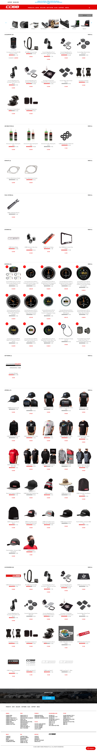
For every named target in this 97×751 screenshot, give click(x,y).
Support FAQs (23, 736)
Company (8, 736)
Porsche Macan (39, 715)
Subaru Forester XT (11, 718)
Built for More (24, 728)
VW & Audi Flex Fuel (54, 725)
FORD (21, 713)
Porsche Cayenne (39, 716)
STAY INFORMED (48, 698)
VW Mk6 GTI (51, 715)
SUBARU (7, 713)
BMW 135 (65, 724)
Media (67, 7)
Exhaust (33, 28)
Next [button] (91, 23)
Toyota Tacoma (38, 726)
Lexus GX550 (38, 728)
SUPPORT (9, 2)
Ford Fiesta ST (24, 716)
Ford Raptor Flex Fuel (26, 721)
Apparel (84, 28)
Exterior (53, 28)
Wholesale (37, 741)
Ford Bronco (23, 724)
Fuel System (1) (9, 195)
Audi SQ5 (51, 724)
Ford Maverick (24, 723)
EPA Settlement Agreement (24, 738)
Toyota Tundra (38, 727)
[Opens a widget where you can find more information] (91, 748)
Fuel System (43, 28)
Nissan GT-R (66, 720)
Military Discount (39, 740)
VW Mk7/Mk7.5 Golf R (54, 719)
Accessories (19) (9, 567)
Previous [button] (5, 23)
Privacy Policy (24, 740)
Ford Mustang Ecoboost (26, 718)
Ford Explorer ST (25, 726)
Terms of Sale (24, 742)
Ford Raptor (23, 720)
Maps (37, 7)
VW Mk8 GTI (51, 718)
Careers (8, 737)
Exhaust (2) (8, 160)
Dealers (43, 7)
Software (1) (8, 355)
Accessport (12, 28)
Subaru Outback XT (11, 720)
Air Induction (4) (9, 126)
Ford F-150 (22, 719)
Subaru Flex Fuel (10, 724)
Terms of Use (23, 741)
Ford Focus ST (24, 715)
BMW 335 (65, 723)
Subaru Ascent (10, 723)
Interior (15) (8, 264)
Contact (37, 736)
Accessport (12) (9, 34)
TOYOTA (36, 721)
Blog (56, 7)
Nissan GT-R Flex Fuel (68, 721)
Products (31, 7)
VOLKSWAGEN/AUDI (53, 713)
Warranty (37, 739)
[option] (13, 23)
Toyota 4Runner (39, 725)
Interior (64, 28)
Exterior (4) (8, 229)
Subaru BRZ (9, 721)
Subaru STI (9, 716)
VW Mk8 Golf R (52, 720)
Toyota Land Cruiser (40, 724)
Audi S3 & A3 (52, 723)
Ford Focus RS (24, 725)
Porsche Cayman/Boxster (41, 718)
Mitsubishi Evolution (68, 719)
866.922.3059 (16, 2)
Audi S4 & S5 (52, 721)
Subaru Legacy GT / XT (11, 719)
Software (50, 7)
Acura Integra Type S (68, 715)
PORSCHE (36, 713)
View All (90, 34)
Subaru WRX (9, 715)
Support (61, 7)
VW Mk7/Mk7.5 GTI (53, 716)
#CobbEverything (10, 741)
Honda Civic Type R (68, 716)
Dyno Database (10, 740)
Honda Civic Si (66, 718)
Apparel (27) (8, 390)
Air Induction (23, 28)
